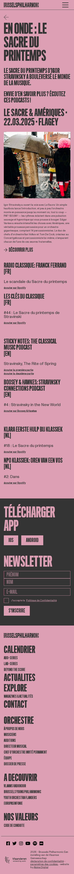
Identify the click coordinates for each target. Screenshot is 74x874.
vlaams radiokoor (15, 786)
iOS (11, 540)
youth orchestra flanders (20, 797)
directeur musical (15, 746)
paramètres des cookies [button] (44, 864)
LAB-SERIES (11, 664)
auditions (10, 740)
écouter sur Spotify (15, 288)
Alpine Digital (41, 867)
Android (32, 540)
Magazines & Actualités (18, 696)
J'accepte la (34, 600)
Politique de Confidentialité (41, 600)
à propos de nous (14, 728)
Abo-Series (11, 658)
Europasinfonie (13, 803)
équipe (8, 758)
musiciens (10, 734)
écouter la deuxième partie (19, 373)
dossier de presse (15, 764)
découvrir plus (21, 250)
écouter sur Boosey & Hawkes (20, 411)
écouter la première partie (18, 370)
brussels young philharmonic (22, 792)
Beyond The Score (14, 669)
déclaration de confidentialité (47, 861)
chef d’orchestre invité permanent (25, 752)
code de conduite (14, 825)
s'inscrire (17, 611)
